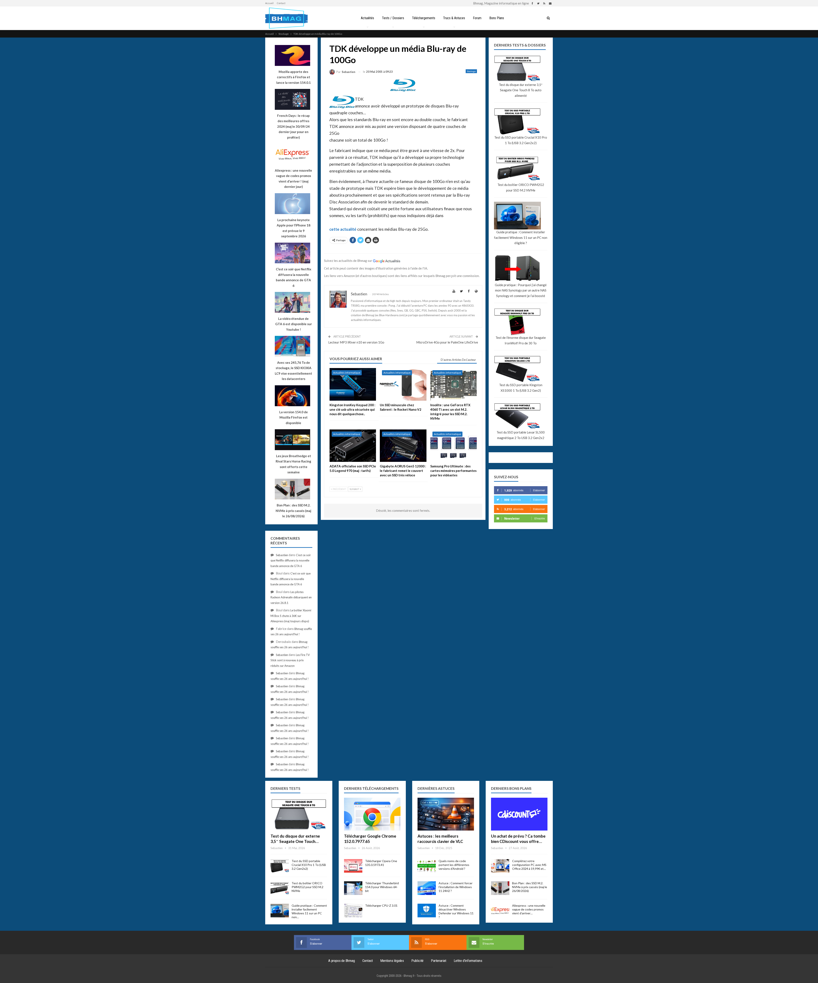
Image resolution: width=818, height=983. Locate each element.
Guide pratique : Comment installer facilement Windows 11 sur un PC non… (309, 911)
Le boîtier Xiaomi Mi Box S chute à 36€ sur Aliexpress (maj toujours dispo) (291, 616)
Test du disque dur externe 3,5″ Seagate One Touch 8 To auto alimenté (520, 90)
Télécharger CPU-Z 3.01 (381, 905)
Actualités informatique (346, 372)
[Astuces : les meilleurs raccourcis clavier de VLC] (446, 814)
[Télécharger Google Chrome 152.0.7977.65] (372, 814)
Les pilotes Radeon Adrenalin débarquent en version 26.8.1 (291, 597)
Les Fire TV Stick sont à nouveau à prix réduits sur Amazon (290, 660)
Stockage (471, 71)
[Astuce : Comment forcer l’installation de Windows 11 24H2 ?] (427, 888)
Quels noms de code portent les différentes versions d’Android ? (454, 864)
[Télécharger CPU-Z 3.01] (353, 910)
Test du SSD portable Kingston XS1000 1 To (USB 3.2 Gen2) (520, 387)
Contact (281, 3)
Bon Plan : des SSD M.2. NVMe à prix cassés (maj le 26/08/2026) (529, 887)
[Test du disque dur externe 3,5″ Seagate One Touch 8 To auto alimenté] (299, 814)
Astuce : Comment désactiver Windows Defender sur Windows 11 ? (456, 911)
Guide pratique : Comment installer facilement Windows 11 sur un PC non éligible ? (520, 237)
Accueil (269, 3)
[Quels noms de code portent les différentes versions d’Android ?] (427, 866)
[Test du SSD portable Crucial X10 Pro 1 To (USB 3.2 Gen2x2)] (280, 866)
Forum (477, 18)
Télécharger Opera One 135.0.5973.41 (381, 863)
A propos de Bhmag (341, 960)
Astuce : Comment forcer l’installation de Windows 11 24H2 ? (455, 887)
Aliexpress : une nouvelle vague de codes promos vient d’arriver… (528, 909)
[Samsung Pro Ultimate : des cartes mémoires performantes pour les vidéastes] (453, 445)
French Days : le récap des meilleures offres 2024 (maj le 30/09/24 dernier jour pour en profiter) (293, 126)
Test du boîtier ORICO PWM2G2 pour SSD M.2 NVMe (520, 187)
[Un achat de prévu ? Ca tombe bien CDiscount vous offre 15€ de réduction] (519, 814)
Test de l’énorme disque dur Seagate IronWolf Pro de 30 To (520, 340)
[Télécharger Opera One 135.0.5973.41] (353, 866)
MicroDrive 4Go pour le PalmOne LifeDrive (447, 342)
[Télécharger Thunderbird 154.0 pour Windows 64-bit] (353, 888)
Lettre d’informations (468, 960)
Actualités (367, 18)
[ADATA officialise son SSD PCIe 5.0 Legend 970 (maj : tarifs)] (353, 445)
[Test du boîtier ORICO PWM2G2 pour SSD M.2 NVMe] (280, 888)
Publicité (417, 960)
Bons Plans (496, 18)
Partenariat (438, 960)
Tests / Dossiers (393, 18)
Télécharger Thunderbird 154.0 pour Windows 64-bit (382, 887)
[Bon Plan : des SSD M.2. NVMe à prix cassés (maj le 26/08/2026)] (500, 888)
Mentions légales (392, 960)
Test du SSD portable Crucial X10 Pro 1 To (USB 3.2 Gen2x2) (520, 140)
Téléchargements (423, 18)
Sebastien (282, 555)
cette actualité (342, 229)
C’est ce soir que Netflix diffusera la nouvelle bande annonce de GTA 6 (291, 560)
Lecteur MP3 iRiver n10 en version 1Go (356, 342)
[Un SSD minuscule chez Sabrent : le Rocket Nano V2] (403, 384)
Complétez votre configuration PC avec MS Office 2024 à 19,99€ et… (529, 864)
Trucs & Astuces (454, 18)
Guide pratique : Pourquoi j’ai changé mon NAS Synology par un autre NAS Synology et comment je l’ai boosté (521, 290)
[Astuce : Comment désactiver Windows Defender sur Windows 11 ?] (427, 910)
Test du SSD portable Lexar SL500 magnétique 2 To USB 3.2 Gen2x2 (521, 435)
